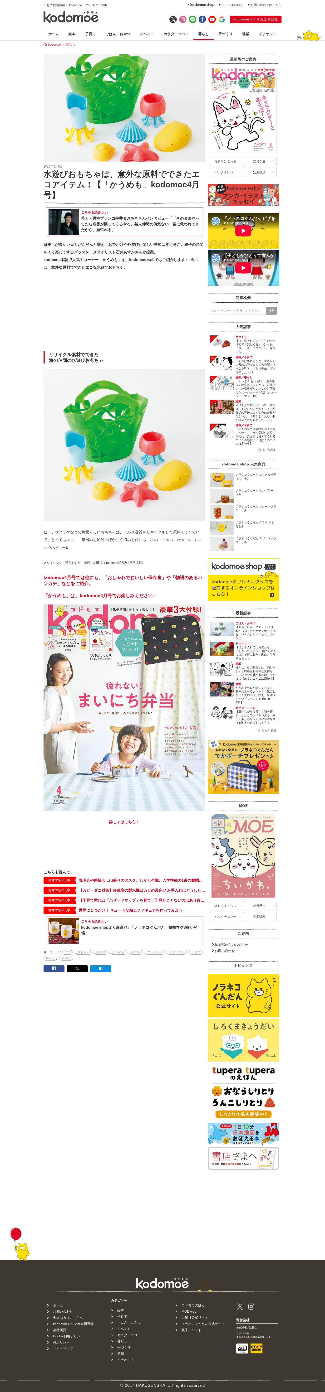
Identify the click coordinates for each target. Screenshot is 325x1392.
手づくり (225, 34)
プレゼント (154, 952)
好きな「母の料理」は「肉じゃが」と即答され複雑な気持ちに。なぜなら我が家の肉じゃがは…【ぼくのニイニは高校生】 (256, 673)
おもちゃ (83, 952)
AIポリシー (61, 1342)
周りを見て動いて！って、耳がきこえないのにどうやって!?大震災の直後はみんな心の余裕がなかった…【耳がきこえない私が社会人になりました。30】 (256, 412)
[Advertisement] (124, 312)
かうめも (118, 952)
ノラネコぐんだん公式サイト (203, 1324)
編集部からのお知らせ (231, 945)
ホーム (53, 34)
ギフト (135, 952)
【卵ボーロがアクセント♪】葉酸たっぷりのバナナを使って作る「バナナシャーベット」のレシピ (256, 632)
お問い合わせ (225, 951)
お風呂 (100, 952)
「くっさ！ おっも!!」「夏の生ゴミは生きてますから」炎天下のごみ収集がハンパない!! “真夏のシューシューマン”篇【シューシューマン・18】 (256, 389)
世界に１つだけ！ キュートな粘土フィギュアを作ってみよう (130, 910)
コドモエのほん (232, 5)
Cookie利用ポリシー (68, 1336)
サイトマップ (63, 1348)
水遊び (66, 958)
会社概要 (59, 1330)
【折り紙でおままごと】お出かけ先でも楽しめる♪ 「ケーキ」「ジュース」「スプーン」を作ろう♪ (256, 346)
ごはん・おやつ (117, 34)
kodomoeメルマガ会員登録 (256, 19)
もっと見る (269, 730)
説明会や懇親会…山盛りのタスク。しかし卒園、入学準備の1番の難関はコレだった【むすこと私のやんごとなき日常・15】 (142, 880)
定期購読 (259, 172)
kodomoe (54, 44)
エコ (67, 952)
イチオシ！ (268, 34)
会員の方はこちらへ (68, 1318)
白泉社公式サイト (195, 1318)
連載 (245, 34)
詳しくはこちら (225, 906)
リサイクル (177, 952)
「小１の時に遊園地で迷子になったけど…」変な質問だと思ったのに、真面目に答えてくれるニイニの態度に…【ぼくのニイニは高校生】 (256, 436)
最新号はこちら (225, 161)
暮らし (203, 34)
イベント (147, 34)
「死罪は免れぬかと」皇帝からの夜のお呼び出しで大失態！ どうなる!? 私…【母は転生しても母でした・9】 (256, 366)
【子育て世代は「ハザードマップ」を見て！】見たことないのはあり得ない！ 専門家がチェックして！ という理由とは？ (142, 900)
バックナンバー (225, 172)
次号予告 (259, 161)
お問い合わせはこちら (266, 5)
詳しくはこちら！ (124, 822)
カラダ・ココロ (176, 34)
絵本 (72, 34)
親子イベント (192, 1330)
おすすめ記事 (59, 880)
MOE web (189, 1311)
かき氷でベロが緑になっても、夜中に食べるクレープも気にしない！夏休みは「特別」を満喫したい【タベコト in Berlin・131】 (256, 695)
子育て (90, 34)
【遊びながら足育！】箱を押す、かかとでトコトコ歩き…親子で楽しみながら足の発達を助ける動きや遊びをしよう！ (256, 717)
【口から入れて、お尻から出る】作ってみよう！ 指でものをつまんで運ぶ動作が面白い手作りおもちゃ (256, 653)
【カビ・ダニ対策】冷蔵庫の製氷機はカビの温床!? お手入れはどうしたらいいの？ (142, 890)
